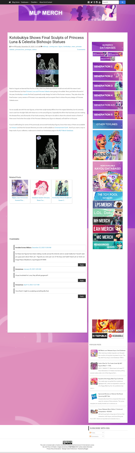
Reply (82, 265)
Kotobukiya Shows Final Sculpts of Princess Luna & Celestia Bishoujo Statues (46, 39)
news (73, 46)
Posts (93, 433)
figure (61, 46)
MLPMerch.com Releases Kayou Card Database (111, 350)
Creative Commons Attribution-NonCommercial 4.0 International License (75, 445)
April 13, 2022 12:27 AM (31, 285)
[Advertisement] (67, 26)
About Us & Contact (45, 2)
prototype (28, 49)
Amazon (14, 127)
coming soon (53, 46)
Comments (94, 436)
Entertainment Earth (61, 127)
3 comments (81, 49)
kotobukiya (67, 46)
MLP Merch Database (66, 130)
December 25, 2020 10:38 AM (41, 247)
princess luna (19, 49)
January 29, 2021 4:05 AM (32, 269)
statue (34, 49)
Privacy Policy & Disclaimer (54, 449)
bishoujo (46, 46)
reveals (25, 94)
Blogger (86, 449)
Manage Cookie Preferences (69, 449)
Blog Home (15, 2)
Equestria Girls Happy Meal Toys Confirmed (110, 378)
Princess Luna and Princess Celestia (38, 91)
